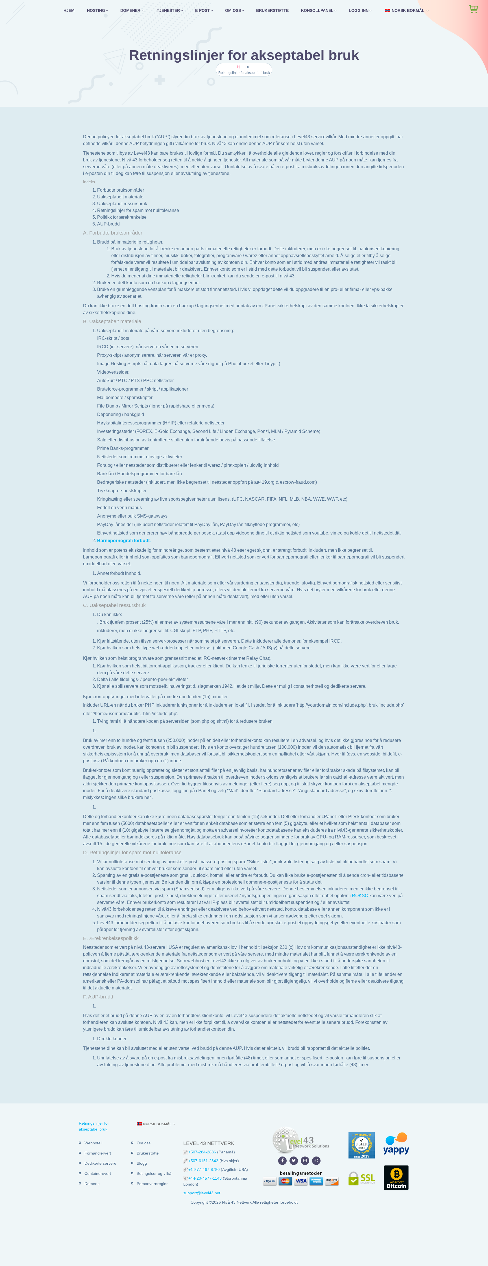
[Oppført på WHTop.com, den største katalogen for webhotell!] (361, 1145)
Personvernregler (152, 1183)
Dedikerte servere (100, 1163)
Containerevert (97, 1173)
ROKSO (360, 895)
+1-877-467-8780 (204, 1169)
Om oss (233, 10)
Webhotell (93, 1143)
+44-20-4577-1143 (205, 1178)
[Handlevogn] (473, 9)
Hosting (96, 10)
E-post (202, 10)
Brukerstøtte (272, 10)
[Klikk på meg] (282, 1161)
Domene (92, 1183)
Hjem (69, 10)
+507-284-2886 (202, 1152)
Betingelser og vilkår (155, 1173)
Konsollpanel (317, 10)
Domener (130, 10)
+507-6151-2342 (203, 1160)
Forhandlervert (97, 1153)
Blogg (142, 1163)
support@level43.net (201, 1193)
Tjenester (168, 10)
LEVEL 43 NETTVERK (208, 1143)
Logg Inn (359, 10)
